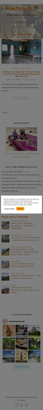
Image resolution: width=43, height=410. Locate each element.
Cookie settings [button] (9, 209)
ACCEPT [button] (20, 209)
